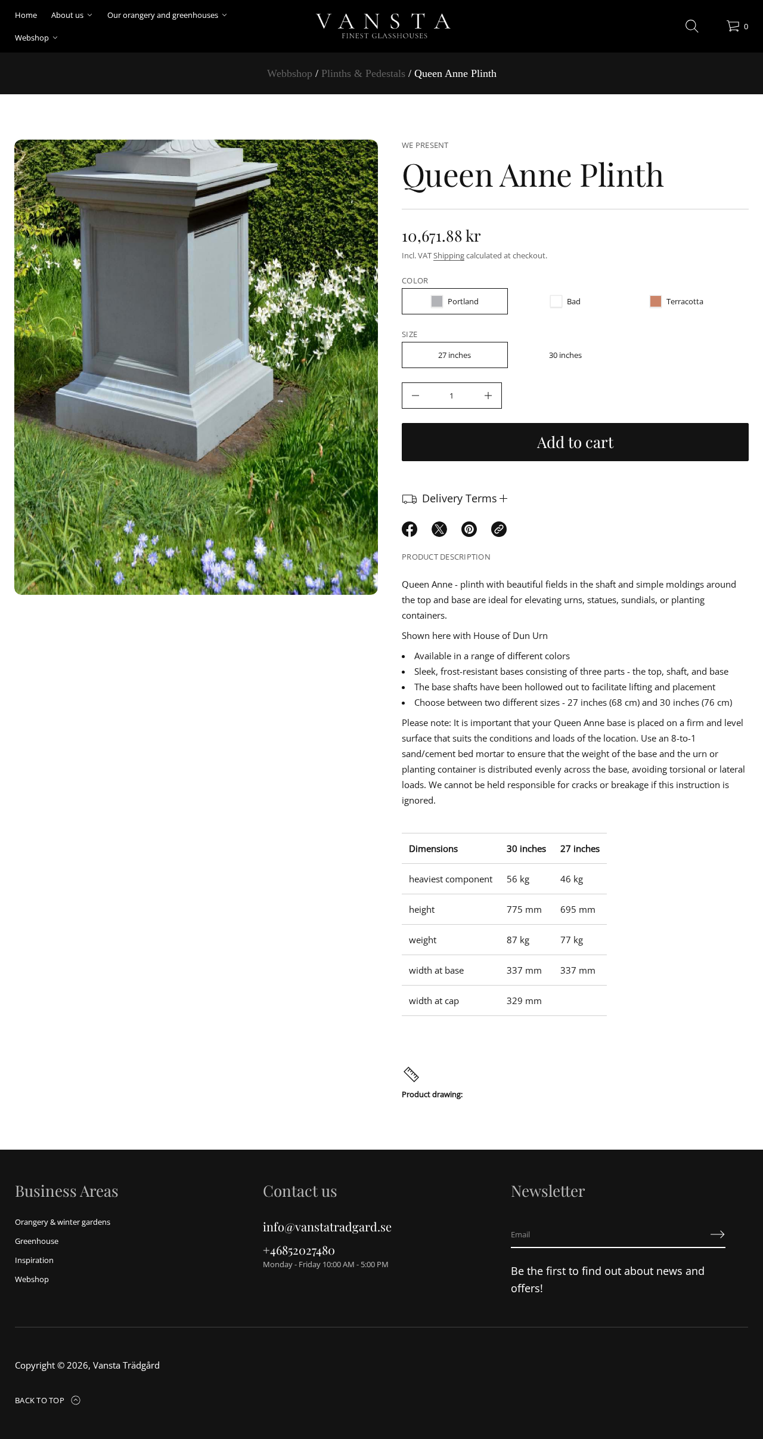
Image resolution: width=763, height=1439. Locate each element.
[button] (692, 26)
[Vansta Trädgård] (381, 26)
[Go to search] (692, 26)
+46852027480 (299, 1250)
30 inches (565, 355)
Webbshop (289, 73)
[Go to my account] (713, 29)
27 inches (454, 355)
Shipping (448, 255)
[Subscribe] (717, 1234)
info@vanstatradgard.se (327, 1226)
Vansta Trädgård (126, 1365)
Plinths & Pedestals (363, 73)
